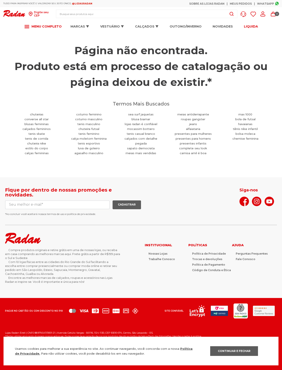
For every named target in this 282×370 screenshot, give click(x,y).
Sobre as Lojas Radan (206, 3)
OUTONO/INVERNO (186, 26)
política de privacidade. (81, 214)
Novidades (223, 26)
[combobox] (146, 14)
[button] (244, 14)
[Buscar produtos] (232, 14)
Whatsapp (265, 3)
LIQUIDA (251, 26)
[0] (273, 14)
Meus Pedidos (241, 3)
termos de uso (56, 214)
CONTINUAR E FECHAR (234, 351)
